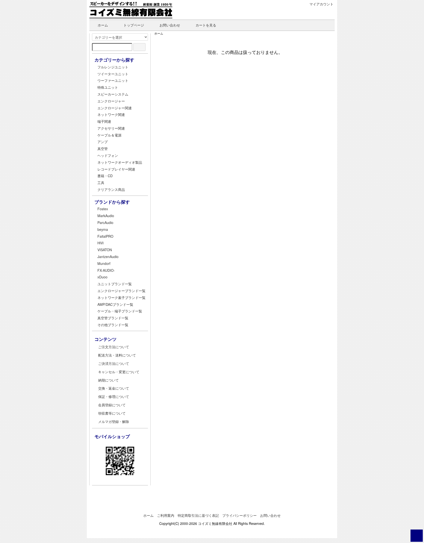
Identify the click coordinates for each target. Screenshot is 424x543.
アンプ (102, 141)
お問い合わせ (169, 25)
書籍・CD (105, 175)
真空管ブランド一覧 (112, 317)
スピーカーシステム (112, 94)
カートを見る (206, 25)
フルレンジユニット (112, 66)
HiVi (100, 242)
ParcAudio (105, 222)
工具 (100, 182)
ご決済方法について (113, 363)
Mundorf (103, 263)
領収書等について (112, 413)
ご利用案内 (165, 515)
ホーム (103, 25)
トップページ (133, 25)
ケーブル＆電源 (109, 135)
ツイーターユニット (112, 73)
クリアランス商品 (111, 189)
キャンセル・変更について (118, 371)
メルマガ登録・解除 (113, 421)
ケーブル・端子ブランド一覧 (119, 311)
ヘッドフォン (107, 155)
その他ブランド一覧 (112, 324)
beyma (102, 229)
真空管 (102, 148)
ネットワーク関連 (111, 114)
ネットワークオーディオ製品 (119, 162)
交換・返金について (113, 388)
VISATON (104, 249)
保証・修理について (113, 396)
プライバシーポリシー (239, 515)
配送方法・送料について (117, 355)
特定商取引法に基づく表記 (198, 515)
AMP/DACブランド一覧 (115, 304)
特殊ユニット (107, 87)
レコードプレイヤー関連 (116, 169)
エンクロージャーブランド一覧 (121, 290)
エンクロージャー (111, 101)
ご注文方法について (113, 346)
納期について (108, 380)
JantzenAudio (108, 256)
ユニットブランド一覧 (114, 283)
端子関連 (104, 121)
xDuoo (102, 276)
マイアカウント (321, 3)
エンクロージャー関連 (114, 107)
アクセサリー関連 (111, 128)
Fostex (102, 208)
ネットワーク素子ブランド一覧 (121, 297)
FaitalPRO (105, 236)
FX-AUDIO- (106, 270)
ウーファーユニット (112, 80)
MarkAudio (105, 215)
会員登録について (112, 404)
